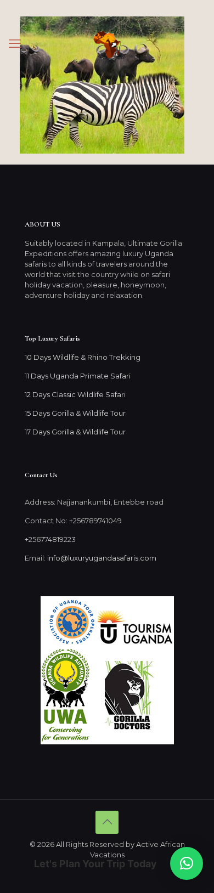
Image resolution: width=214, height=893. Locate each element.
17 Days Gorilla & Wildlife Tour (75, 431)
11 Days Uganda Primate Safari (78, 375)
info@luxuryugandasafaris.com (101, 557)
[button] (186, 863)
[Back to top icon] (107, 822)
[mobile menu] (14, 44)
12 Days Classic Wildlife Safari (75, 394)
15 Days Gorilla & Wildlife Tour (75, 413)
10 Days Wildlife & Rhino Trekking (83, 357)
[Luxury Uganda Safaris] (107, 44)
